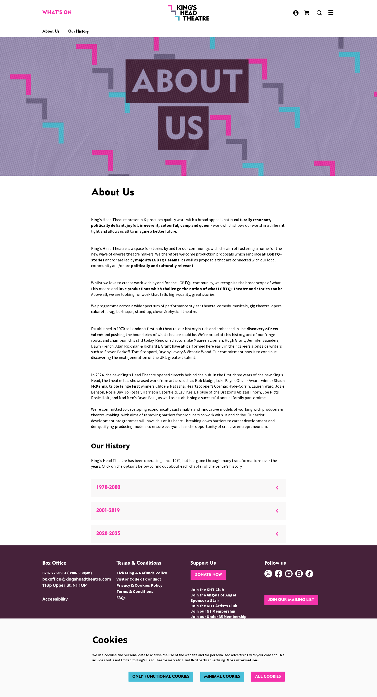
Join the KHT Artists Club (214, 605)
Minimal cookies (222, 677)
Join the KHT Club (207, 589)
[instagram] (299, 573)
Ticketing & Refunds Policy (141, 572)
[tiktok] (309, 573)
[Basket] (307, 13)
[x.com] (268, 573)
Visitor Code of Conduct (138, 579)
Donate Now (208, 575)
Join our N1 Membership (213, 611)
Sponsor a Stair (205, 600)
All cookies (268, 677)
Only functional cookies (160, 677)
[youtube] (289, 573)
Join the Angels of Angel (213, 594)
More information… (244, 660)
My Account (296, 13)
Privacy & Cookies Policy (139, 585)
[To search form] (319, 13)
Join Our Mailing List (291, 600)
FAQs (121, 597)
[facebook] (278, 573)
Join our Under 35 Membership (218, 616)
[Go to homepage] (189, 13)
